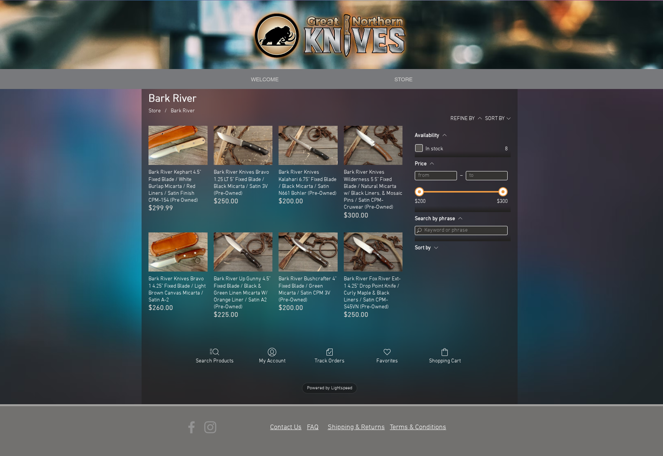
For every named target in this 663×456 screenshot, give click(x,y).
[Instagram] (210, 427)
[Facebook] (191, 427)
